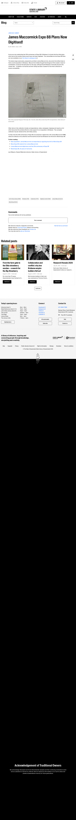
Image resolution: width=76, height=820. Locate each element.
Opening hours (7, 322)
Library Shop (15, 3)
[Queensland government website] (70, 337)
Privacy (16, 346)
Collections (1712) (35, 199)
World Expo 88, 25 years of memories (21, 149)
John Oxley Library (13, 33)
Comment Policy (22, 227)
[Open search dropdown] (65, 17)
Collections (20, 17)
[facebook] (73, 55)
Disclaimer (58, 346)
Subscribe (25, 3)
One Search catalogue (28, 58)
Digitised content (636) (45, 199)
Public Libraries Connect (27, 346)
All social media (45, 319)
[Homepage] (58, 337)
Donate (34, 3)
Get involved (51, 17)
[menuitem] (11, 17)
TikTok (40, 311)
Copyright (10, 346)
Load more (38, 288)
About (59, 17)
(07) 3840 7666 (62, 307)
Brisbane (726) (25, 199)
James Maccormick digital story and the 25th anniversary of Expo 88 (30, 146)
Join (71, 3)
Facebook (41, 307)
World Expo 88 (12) (13, 202)
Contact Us (33, 229)
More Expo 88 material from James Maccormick (24, 144)
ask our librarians (25, 231)
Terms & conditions (68, 346)
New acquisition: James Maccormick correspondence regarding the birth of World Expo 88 (36, 142)
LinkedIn (41, 314)
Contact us (65, 323)
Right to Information (42, 346)
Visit (35, 17)
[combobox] (24, 22)
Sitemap (51, 346)
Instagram (41, 309)
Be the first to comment (61, 226)
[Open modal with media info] (64, 116)
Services (29, 17)
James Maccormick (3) (57, 199)
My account (60, 3)
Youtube (41, 313)
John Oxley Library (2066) (15, 199)
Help (4, 346)
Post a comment (38, 220)
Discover (42, 17)
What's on (11, 17)
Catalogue (4, 3)
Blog (3, 23)
